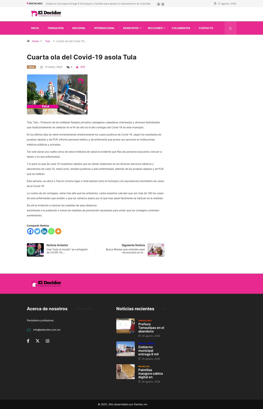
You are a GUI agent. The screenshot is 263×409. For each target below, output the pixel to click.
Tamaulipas (56, 28)
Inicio (35, 28)
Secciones (155, 28)
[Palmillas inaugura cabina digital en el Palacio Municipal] (125, 371)
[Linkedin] (44, 231)
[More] (58, 231)
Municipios (130, 28)
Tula (47, 41)
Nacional (79, 28)
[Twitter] (37, 231)
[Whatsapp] (51, 231)
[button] (158, 4)
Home (35, 41)
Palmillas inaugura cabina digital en (150, 373)
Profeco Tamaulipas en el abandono (151, 327)
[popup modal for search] (230, 28)
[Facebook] (30, 231)
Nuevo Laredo (146, 343)
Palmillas (144, 366)
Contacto (206, 28)
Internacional (104, 28)
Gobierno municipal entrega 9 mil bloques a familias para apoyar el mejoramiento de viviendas (98, 3)
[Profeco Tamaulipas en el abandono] (125, 325)
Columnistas (181, 28)
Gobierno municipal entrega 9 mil (148, 350)
